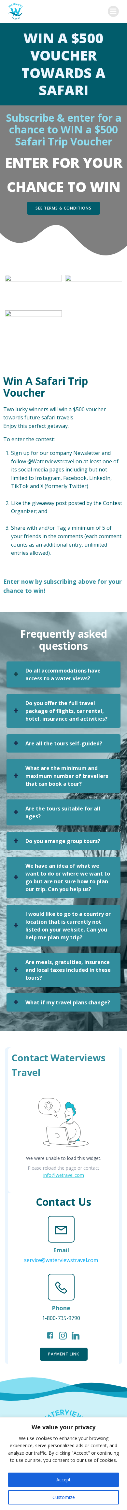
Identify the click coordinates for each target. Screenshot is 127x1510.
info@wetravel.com (63, 1175)
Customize (63, 1497)
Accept (63, 1479)
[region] (63, 1463)
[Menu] (113, 11)
